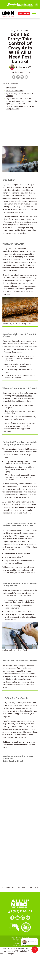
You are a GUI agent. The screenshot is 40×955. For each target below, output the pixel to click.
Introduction (11, 88)
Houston (6, 549)
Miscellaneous (23, 30)
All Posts (21, 887)
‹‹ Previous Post (8, 887)
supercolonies (23, 570)
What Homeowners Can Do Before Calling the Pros (20, 107)
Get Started (24, 13)
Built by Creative (20, 945)
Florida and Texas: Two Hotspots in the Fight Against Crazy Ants (21, 102)
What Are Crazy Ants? (14, 90)
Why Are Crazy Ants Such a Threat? (20, 98)
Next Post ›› (33, 887)
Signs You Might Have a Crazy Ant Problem (19, 94)
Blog (13, 30)
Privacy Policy (20, 943)
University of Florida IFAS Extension (21, 449)
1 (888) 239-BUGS (21, 911)
